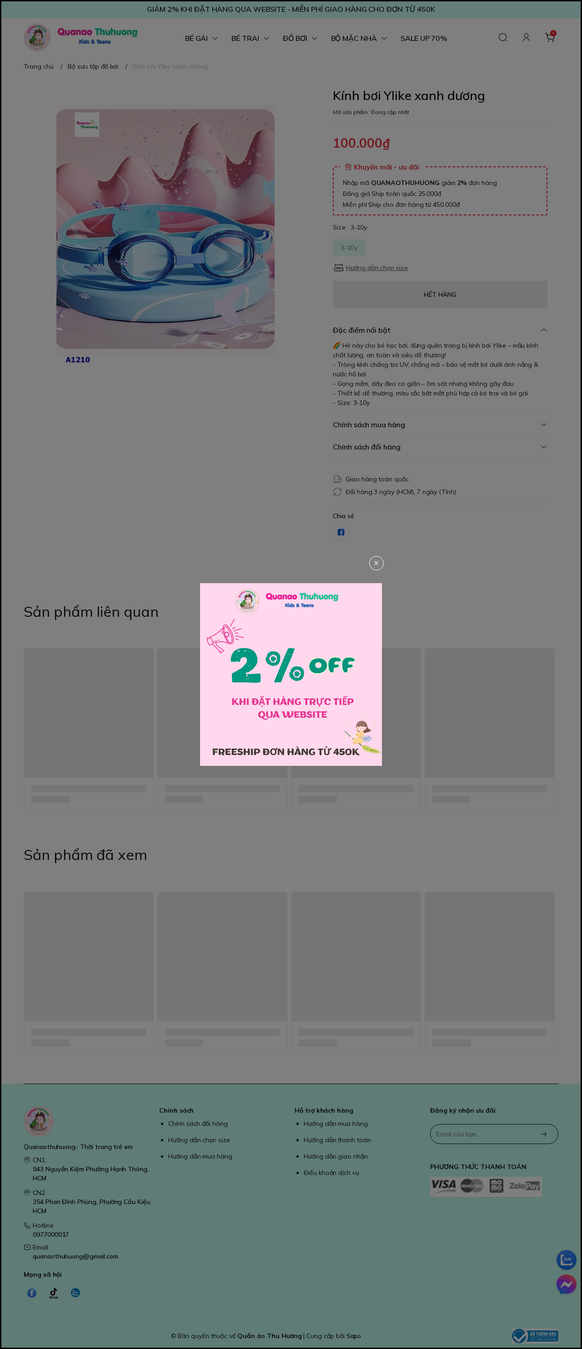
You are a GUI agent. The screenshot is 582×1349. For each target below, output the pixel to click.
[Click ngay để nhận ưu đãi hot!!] (291, 674)
